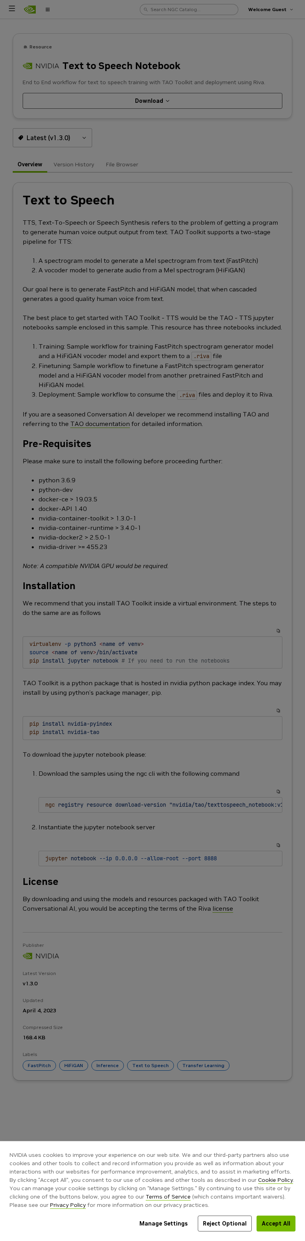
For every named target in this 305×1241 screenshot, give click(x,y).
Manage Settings (163, 1223)
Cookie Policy (275, 1179)
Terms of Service (168, 1196)
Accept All (276, 1223)
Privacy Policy (68, 1204)
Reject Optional (225, 1223)
